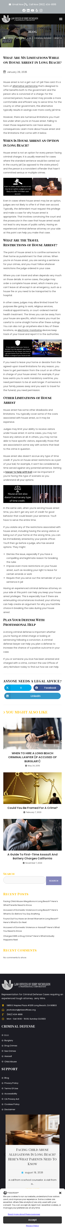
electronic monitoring (30, 330)
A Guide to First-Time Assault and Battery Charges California (32, 856)
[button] (60, 1192)
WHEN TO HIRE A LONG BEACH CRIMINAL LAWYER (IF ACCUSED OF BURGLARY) (32, 757)
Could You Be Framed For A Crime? (32, 808)
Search (9, 874)
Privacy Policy (32, 1225)
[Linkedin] (28, 10)
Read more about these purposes (24, 1214)
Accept (32, 1219)
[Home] (4, 38)
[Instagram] (41, 10)
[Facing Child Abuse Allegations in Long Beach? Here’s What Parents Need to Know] (32, 1129)
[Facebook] (24, 10)
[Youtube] (32, 10)
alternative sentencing (25, 86)
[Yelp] (36, 10)
